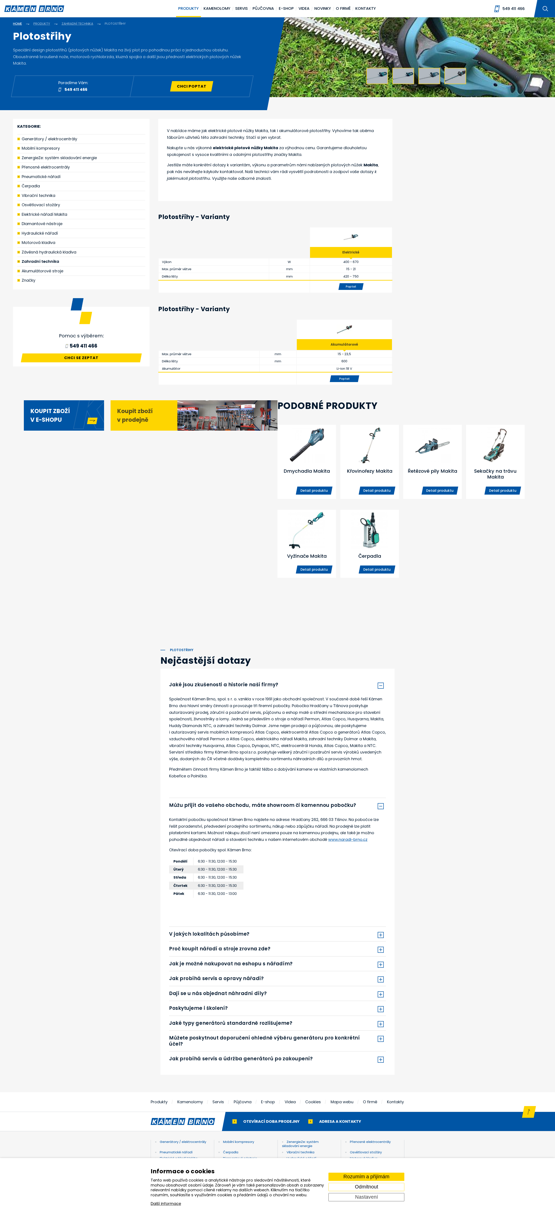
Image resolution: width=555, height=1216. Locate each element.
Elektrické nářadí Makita (44, 214)
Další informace (166, 1203)
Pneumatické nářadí (41, 176)
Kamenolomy (217, 8)
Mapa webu (342, 1102)
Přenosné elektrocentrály (46, 167)
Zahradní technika (40, 261)
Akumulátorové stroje (42, 271)
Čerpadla (31, 186)
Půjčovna (263, 8)
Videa (304, 8)
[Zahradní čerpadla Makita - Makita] (369, 544)
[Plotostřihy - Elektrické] (351, 237)
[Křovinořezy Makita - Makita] (369, 462)
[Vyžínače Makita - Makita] (307, 544)
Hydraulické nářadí (40, 233)
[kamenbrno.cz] (187, 1121)
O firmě (343, 8)
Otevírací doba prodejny (271, 1121)
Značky (28, 280)
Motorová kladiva (38, 242)
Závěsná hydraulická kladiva (49, 252)
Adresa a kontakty (340, 1121)
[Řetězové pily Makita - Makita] (432, 462)
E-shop (286, 8)
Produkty (188, 8)
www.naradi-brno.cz (347, 839)
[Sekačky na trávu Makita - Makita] (495, 462)
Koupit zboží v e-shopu (50, 415)
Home (17, 23)
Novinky (322, 8)
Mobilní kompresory (41, 148)
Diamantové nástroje (42, 223)
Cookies (313, 1102)
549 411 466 (513, 8)
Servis (241, 8)
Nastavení (366, 1197)
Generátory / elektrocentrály (49, 139)
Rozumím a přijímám (366, 1176)
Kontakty (365, 8)
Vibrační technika (38, 195)
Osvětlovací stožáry (41, 205)
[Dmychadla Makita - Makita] (307, 462)
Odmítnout (366, 1187)
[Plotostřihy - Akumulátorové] (344, 329)
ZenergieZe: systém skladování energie (59, 157)
